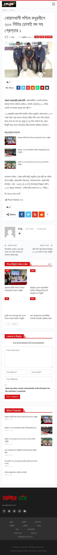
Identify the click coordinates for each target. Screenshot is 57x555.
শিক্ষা (17, 529)
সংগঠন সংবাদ (18, 533)
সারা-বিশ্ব (38, 522)
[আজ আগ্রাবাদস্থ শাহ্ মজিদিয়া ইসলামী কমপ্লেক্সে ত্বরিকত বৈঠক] (41, 305)
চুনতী (7, 298)
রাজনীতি (12, 526)
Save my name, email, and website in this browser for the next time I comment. (27, 389)
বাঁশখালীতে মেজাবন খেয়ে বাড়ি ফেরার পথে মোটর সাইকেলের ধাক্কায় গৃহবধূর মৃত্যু (14, 252)
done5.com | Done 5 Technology (35, 551)
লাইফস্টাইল (31, 529)
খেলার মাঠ (34, 533)
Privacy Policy (25, 537)
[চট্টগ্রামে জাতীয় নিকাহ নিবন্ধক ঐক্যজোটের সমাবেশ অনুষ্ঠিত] (10, 140)
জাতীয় (24, 522)
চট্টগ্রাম (41, 37)
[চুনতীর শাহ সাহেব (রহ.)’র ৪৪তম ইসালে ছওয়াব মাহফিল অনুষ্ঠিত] (10, 165)
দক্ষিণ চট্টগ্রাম (49, 37)
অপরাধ (36, 37)
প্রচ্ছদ (11, 522)
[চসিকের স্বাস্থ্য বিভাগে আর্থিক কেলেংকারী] (46, 475)
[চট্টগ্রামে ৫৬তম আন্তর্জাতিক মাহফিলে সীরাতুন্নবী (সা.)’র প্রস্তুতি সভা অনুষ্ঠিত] (10, 153)
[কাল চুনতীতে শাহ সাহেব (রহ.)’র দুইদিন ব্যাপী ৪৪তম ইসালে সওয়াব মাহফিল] (46, 464)
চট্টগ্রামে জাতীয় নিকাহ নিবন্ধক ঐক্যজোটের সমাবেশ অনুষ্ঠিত (34, 138)
